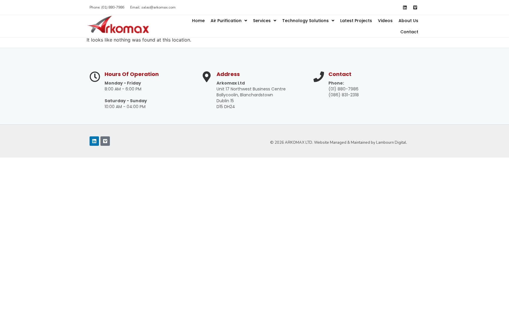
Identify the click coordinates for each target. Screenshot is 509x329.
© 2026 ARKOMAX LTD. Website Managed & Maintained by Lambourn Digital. (338, 142)
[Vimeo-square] (105, 141)
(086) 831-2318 (343, 95)
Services (262, 21)
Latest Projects (356, 21)
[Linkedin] (404, 7)
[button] (229, 20)
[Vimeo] (415, 7)
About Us (408, 21)
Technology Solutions (305, 21)
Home (198, 21)
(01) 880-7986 (343, 89)
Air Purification (226, 21)
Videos (385, 21)
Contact (409, 32)
